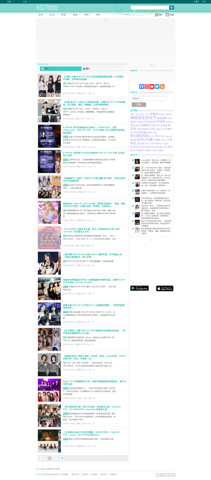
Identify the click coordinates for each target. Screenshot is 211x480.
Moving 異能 (161, 125)
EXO (161, 136)
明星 (65, 83)
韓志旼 (141, 115)
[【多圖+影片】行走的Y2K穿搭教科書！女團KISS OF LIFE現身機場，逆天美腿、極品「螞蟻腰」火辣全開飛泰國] (49, 122)
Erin (89, 322)
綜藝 (65, 363)
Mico (89, 265)
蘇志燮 (152, 122)
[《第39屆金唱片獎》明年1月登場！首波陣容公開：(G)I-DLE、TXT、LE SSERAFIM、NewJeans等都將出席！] (49, 426)
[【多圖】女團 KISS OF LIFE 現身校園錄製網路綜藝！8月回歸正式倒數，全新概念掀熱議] (49, 96)
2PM (145, 121)
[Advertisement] (151, 260)
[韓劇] (76, 15)
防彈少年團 (144, 139)
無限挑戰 (162, 118)
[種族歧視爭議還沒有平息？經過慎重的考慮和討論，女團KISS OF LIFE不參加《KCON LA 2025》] (49, 299)
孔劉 (152, 125)
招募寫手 (113, 474)
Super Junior (165, 114)
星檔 (43, 469)
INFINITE (135, 147)
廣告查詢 (104, 474)
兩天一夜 (134, 114)
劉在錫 (142, 132)
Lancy (89, 147)
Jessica (169, 121)
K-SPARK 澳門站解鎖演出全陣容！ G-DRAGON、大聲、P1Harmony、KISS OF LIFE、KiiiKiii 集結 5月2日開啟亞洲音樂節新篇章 (93, 130)
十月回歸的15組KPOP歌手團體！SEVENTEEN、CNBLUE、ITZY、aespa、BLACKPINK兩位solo (92, 433)
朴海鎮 (140, 122)
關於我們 (75, 474)
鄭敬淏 (133, 122)
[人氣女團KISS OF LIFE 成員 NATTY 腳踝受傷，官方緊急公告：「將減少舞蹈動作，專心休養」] (49, 274)
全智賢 (154, 151)
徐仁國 (147, 114)
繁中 (197, 1)
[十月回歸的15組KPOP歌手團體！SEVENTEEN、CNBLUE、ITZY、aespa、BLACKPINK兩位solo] (49, 452)
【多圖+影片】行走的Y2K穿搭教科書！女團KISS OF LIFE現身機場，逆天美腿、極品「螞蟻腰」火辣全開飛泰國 (94, 103)
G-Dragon (139, 150)
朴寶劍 (160, 150)
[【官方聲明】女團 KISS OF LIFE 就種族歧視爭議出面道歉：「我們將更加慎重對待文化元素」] (49, 350)
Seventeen (143, 128)
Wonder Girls (161, 147)
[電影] (87, 15)
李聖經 (154, 114)
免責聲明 (85, 474)
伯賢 (162, 129)
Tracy (89, 220)
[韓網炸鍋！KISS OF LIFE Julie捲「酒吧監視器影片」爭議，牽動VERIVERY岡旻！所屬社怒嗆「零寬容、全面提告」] (49, 223)
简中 (204, 1)
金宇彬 (170, 118)
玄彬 (152, 128)
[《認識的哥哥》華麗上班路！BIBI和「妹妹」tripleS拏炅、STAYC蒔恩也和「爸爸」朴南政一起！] (49, 376)
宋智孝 (160, 121)
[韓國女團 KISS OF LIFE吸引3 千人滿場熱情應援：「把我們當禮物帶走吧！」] (49, 325)
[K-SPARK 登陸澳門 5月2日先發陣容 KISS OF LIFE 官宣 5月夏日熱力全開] (49, 172)
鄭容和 (138, 126)
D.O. (151, 136)
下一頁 (60, 458)
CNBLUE (168, 136)
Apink (148, 150)
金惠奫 (158, 129)
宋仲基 (163, 140)
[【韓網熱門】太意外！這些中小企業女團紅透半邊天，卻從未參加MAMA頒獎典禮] (49, 198)
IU (157, 136)
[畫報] (98, 15)
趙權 (155, 133)
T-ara (165, 143)
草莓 (88, 246)
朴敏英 (145, 125)
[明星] (64, 15)
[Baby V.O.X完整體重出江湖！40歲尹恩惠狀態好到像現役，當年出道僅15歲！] (49, 401)
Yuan (89, 93)
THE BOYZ (156, 143)
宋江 (147, 143)
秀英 (132, 125)
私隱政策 (94, 474)
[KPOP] (53, 15)
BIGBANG (139, 135)
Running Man (148, 147)
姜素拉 (150, 132)
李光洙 (141, 143)
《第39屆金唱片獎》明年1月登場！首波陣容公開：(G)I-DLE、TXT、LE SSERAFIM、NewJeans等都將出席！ (93, 408)
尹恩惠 (156, 139)
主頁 (37, 469)
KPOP (65, 137)
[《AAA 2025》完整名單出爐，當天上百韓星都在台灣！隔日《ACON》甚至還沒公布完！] (49, 249)
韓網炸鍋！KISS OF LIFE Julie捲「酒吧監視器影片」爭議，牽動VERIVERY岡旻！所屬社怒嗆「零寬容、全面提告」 (94, 204)
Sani (88, 119)
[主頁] (41, 15)
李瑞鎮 (133, 140)
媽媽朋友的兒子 (143, 118)
